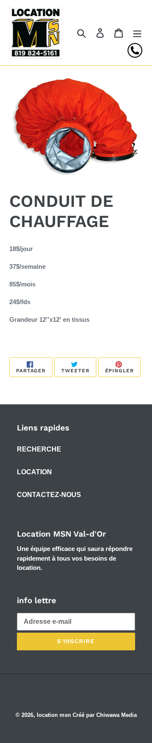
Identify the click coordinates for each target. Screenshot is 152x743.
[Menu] (137, 32)
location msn (54, 715)
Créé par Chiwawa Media (105, 715)
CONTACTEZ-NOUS (49, 494)
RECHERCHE (39, 449)
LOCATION (34, 472)
